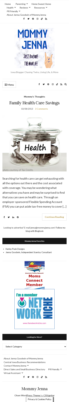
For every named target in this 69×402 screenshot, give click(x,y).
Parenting (21, 4)
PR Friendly (12, 11)
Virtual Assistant (12, 373)
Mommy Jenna (35, 388)
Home (8, 4)
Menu (10, 84)
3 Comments (41, 108)
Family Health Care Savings (34, 102)
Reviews (24, 7)
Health (10, 7)
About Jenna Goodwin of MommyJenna (26, 14)
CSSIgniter (49, 395)
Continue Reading (54, 217)
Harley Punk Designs (15, 249)
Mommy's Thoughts (34, 96)
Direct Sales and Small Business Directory (24, 369)
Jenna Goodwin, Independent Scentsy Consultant (29, 252)
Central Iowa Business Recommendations (25, 362)
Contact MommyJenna (15, 365)
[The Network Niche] (34, 308)
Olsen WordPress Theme (27, 395)
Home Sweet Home (41, 4)
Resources (39, 7)
